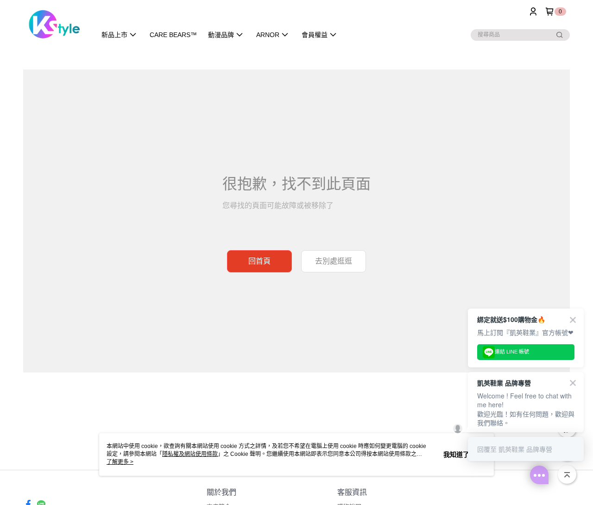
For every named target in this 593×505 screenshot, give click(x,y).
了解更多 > (120, 462)
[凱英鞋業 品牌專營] (54, 24)
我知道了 (456, 454)
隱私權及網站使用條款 (190, 454)
